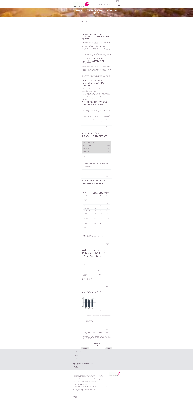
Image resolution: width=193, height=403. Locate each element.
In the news (75, 354)
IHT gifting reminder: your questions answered (81, 366)
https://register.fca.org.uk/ (80, 381)
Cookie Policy (75, 396)
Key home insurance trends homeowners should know (83, 363)
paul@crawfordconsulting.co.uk (111, 4)
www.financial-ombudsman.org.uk (86, 390)
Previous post (84, 348)
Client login (117, 1)
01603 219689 (100, 4)
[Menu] (119, 4)
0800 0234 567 (81, 392)
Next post (109, 348)
